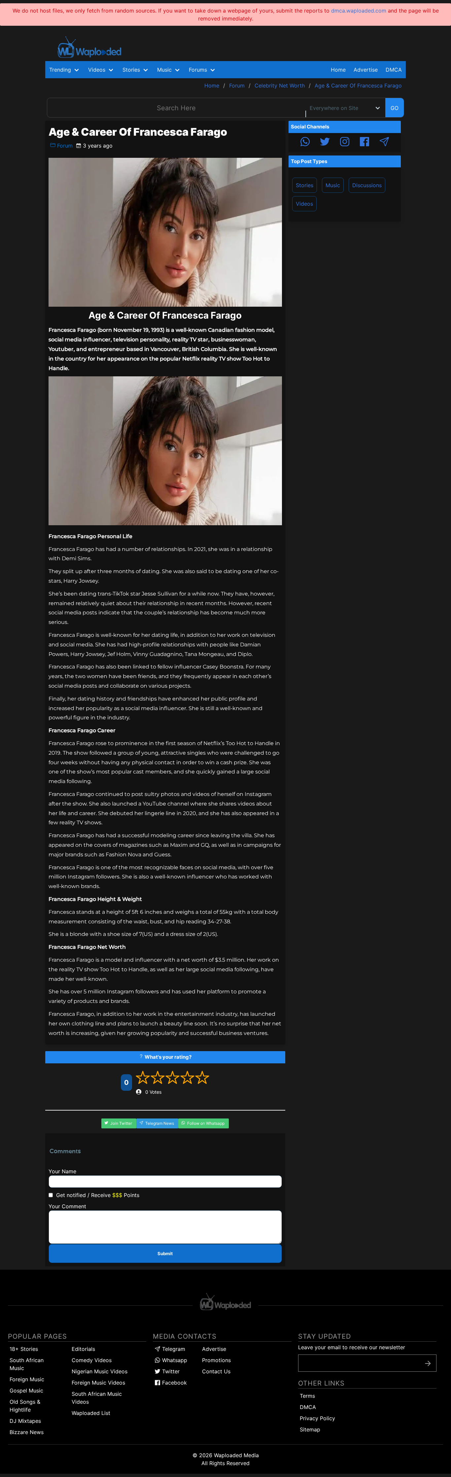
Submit (165, 1253)
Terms (307, 1395)
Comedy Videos (92, 1360)
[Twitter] (325, 143)
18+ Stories (24, 1349)
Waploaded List (91, 1413)
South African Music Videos (97, 1398)
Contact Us (216, 1371)
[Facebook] (364, 143)
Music (333, 185)
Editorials (83, 1349)
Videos (304, 203)
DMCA (394, 69)
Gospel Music (26, 1390)
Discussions (367, 185)
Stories (304, 185)
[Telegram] (384, 143)
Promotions (216, 1360)
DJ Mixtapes (25, 1421)
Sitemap (310, 1429)
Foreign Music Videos (98, 1382)
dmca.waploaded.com (358, 10)
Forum (64, 145)
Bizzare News (27, 1432)
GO (395, 108)
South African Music (27, 1364)
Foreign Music (27, 1379)
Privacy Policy (317, 1418)
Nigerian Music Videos (99, 1371)
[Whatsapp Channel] (305, 143)
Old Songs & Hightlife (25, 1405)
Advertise (214, 1349)
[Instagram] (345, 143)
